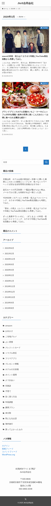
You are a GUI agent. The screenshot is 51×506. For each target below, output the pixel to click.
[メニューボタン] (3, 3)
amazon (8, 326)
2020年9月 (9, 264)
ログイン (6, 446)
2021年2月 (9, 254)
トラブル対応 (11, 353)
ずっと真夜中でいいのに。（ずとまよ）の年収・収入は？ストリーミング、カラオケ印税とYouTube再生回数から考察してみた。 (25, 219)
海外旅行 (9, 424)
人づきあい (10, 380)
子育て (8, 391)
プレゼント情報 (12, 364)
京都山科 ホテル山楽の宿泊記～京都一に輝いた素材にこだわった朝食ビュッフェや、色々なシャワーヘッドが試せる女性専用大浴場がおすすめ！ (25, 181)
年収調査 (9, 402)
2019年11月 (10, 292)
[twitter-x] (25, 499)
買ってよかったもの (13, 429)
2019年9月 (9, 303)
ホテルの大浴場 (12, 369)
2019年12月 (10, 286)
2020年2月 (9, 275)
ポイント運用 (11, 375)
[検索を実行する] (46, 162)
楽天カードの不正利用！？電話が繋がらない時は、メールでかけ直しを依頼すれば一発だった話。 (25, 191)
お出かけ (9, 331)
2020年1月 (9, 281)
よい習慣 (9, 342)
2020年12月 (10, 259)
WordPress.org (8, 455)
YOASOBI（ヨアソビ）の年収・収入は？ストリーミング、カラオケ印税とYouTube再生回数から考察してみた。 (25, 200)
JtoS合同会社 (26, 3)
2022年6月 (9, 248)
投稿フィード (7, 449)
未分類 (8, 413)
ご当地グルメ (11, 337)
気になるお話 (11, 418)
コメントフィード (9, 452)
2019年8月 (9, 308)
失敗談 (8, 386)
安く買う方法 (11, 397)
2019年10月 (10, 297)
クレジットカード (13, 348)
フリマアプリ (11, 358)
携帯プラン (10, 408)
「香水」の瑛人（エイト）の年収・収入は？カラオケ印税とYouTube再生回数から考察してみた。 (25, 209)
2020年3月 (9, 270)
